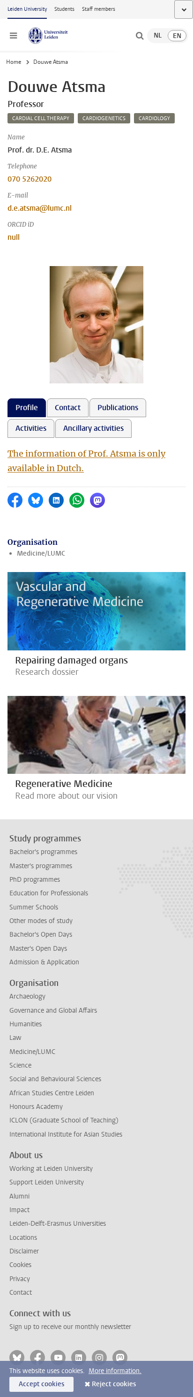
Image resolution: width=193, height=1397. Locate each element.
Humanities (25, 1024)
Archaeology (27, 996)
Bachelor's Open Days (40, 934)
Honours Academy (36, 1106)
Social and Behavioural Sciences (55, 1079)
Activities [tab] (30, 428)
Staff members (98, 9)
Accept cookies (41, 1384)
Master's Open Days (38, 948)
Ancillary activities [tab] (93, 428)
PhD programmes (34, 879)
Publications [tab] (117, 407)
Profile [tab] (26, 407)
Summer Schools (33, 907)
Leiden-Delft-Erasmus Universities (57, 1223)
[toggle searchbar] (139, 35)
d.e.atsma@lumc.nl (39, 208)
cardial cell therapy (40, 118)
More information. (115, 1370)
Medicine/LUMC (41, 553)
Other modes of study (41, 920)
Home (13, 62)
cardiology (154, 118)
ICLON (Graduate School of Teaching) (64, 1120)
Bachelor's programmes (43, 851)
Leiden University (27, 9)
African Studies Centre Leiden (51, 1093)
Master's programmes (40, 866)
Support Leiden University (46, 1182)
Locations (23, 1237)
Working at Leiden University (51, 1168)
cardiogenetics (104, 118)
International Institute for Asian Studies (65, 1134)
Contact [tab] (68, 407)
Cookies (20, 1264)
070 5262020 (29, 179)
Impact (19, 1210)
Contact (20, 1292)
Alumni (19, 1196)
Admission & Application (44, 962)
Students (64, 9)
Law (15, 1037)
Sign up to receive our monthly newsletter (70, 1326)
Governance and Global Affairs (53, 1010)
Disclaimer (24, 1251)
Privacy (19, 1279)
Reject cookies (114, 1384)
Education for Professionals (48, 893)
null (13, 237)
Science (20, 1065)
